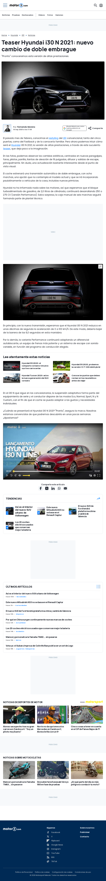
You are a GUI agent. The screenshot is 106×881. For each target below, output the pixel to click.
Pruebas (16, 15)
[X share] (46, 488)
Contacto (84, 836)
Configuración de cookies (62, 872)
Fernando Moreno (26, 127)
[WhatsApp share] (59, 488)
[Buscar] (95, 5)
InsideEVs (20, 631)
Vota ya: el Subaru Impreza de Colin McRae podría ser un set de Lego (39, 645)
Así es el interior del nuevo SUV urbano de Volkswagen (32, 593)
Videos (41, 15)
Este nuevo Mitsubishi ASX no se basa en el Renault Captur (34, 602)
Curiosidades (21, 605)
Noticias (6, 15)
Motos (18, 640)
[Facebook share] (40, 488)
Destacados (27, 15)
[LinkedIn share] (53, 488)
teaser (6, 148)
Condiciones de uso (83, 872)
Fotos (50, 15)
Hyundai (14, 35)
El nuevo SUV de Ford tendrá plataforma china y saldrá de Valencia (38, 611)
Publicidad (84, 832)
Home (4, 35)
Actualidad (20, 623)
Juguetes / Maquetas (25, 649)
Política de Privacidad (24, 872)
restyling (53, 138)
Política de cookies (42, 872)
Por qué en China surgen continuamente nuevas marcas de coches (39, 619)
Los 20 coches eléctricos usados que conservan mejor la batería (38, 628)
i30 (23, 35)
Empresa (20, 614)
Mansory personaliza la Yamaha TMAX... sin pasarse (31, 637)
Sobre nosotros (87, 828)
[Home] (18, 5)
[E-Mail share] (65, 488)
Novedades (21, 597)
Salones (59, 15)
